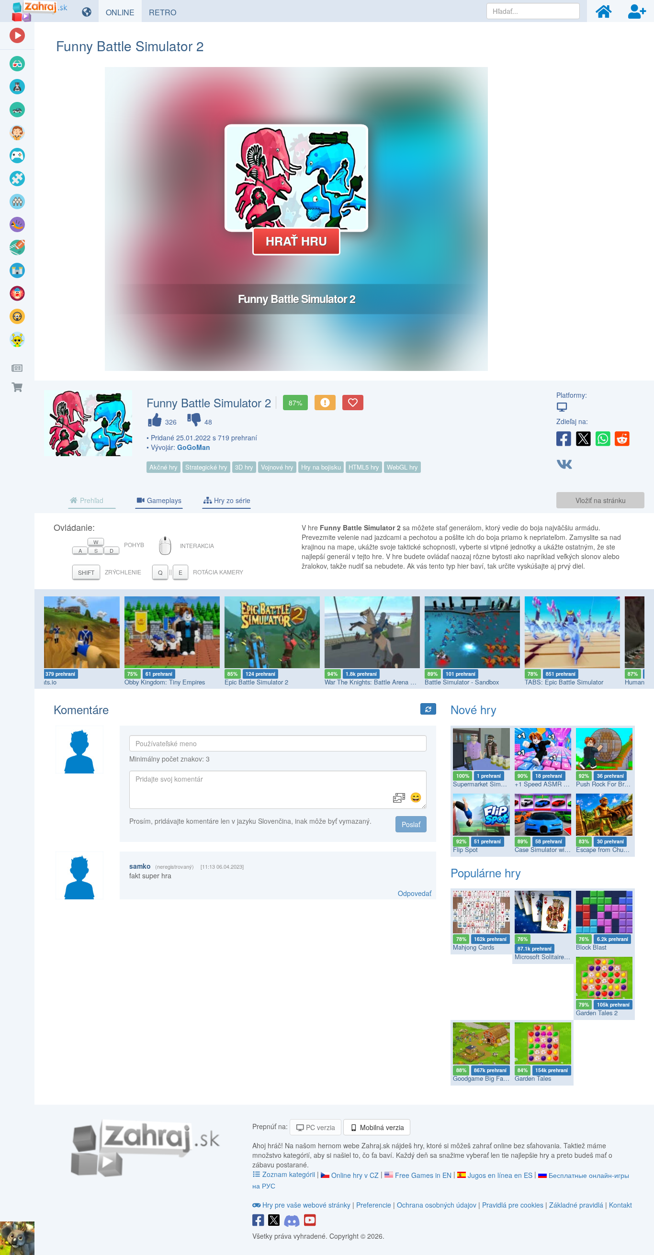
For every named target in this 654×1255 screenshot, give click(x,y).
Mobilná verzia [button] (381, 1127)
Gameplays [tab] (163, 500)
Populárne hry (486, 872)
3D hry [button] (244, 466)
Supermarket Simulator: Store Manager (507, 783)
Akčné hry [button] (163, 466)
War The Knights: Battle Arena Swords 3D (304, 681)
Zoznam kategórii (288, 1174)
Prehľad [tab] (90, 500)
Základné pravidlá (576, 1205)
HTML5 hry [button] (364, 466)
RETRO (166, 12)
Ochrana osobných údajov (436, 1205)
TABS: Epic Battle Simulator (486, 681)
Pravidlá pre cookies (512, 1205)
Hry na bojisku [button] (321, 466)
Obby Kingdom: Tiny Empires (86, 681)
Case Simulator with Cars (549, 849)
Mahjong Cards (473, 947)
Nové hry (473, 709)
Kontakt (620, 1205)
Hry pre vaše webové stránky (306, 1205)
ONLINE (124, 12)
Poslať (411, 824)
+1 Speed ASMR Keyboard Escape (563, 783)
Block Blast (591, 947)
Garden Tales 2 (597, 1012)
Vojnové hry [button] (277, 466)
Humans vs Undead (573, 681)
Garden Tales (533, 1078)
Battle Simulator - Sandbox (384, 681)
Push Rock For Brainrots (609, 783)
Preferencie (374, 1205)
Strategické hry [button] (206, 466)
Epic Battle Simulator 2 (178, 681)
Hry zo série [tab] (231, 500)
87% (295, 402)
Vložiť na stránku (600, 500)
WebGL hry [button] (402, 466)
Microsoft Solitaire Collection (554, 956)
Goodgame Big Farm (481, 1078)
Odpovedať (414, 893)
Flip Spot (465, 849)
